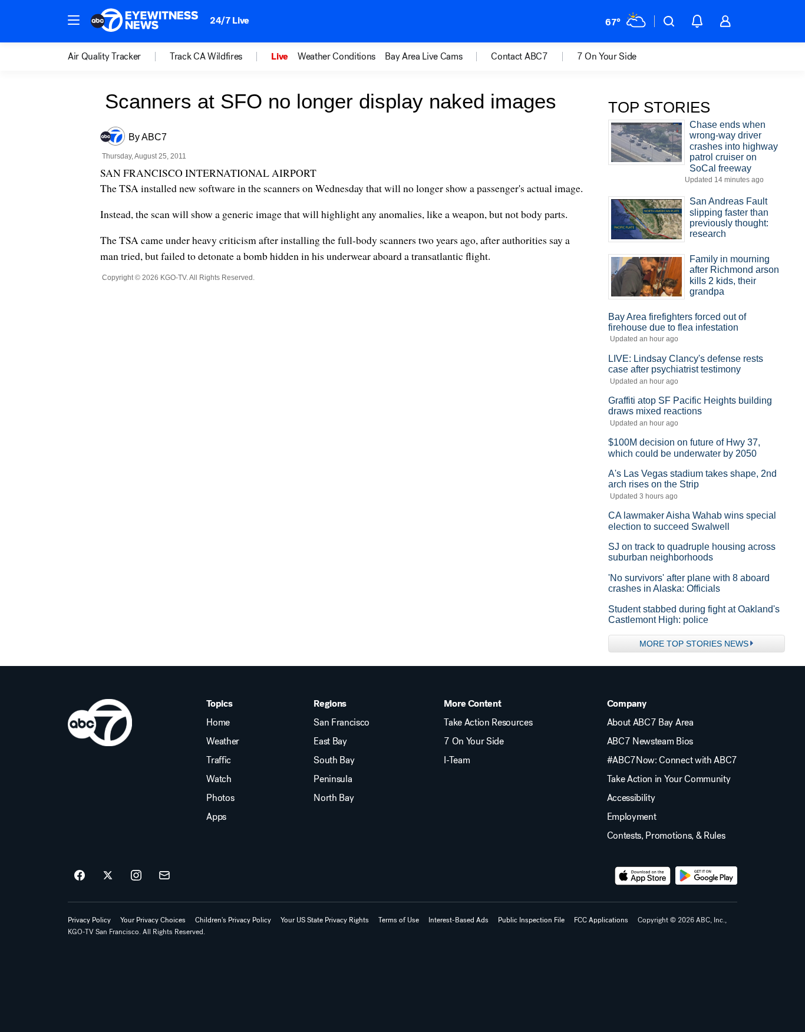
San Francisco (341, 722)
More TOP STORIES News (693, 643)
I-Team (457, 760)
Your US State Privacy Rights (325, 920)
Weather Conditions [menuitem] (336, 56)
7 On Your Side (474, 741)
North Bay (334, 798)
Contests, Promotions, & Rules (666, 835)
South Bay (334, 760)
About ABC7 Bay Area (650, 722)
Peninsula (333, 779)
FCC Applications (601, 920)
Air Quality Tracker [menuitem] (104, 56)
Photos (220, 798)
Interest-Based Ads (458, 920)
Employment (631, 817)
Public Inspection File (531, 920)
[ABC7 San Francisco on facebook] (79, 876)
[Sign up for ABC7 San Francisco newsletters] (164, 876)
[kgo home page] (100, 722)
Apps (216, 817)
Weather (222, 741)
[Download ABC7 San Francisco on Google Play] (706, 875)
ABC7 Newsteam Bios (650, 741)
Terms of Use (398, 920)
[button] (73, 20)
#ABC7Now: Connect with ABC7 (672, 760)
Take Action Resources (488, 722)
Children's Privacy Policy (233, 920)
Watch (218, 779)
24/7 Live (229, 20)
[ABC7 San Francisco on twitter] (108, 876)
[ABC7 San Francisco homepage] (144, 21)
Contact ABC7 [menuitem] (519, 56)
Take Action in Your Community (669, 779)
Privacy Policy (89, 920)
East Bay (330, 741)
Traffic (218, 760)
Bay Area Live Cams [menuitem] (423, 56)
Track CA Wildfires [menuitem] (206, 56)
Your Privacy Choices (153, 920)
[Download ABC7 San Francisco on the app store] (643, 875)
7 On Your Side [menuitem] (607, 56)
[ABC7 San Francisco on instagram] (136, 876)
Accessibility (631, 798)
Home (218, 722)
